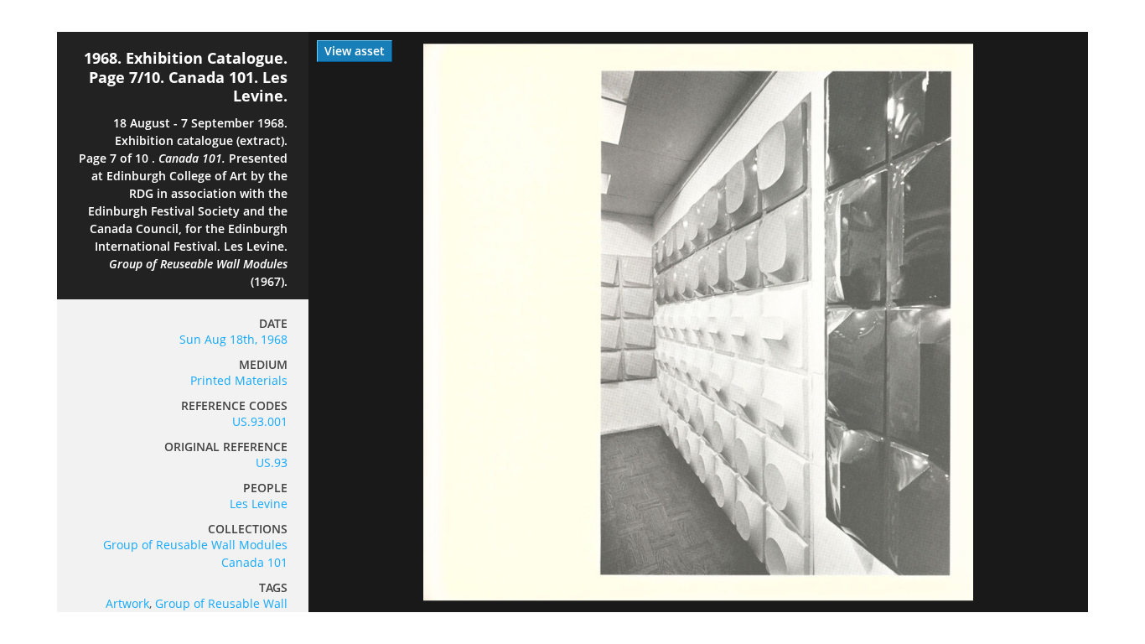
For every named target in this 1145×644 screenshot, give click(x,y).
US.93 (272, 462)
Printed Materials (239, 380)
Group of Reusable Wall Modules (195, 545)
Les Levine (259, 504)
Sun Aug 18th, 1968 (233, 339)
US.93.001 (260, 421)
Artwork (127, 603)
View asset (354, 51)
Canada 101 (254, 562)
